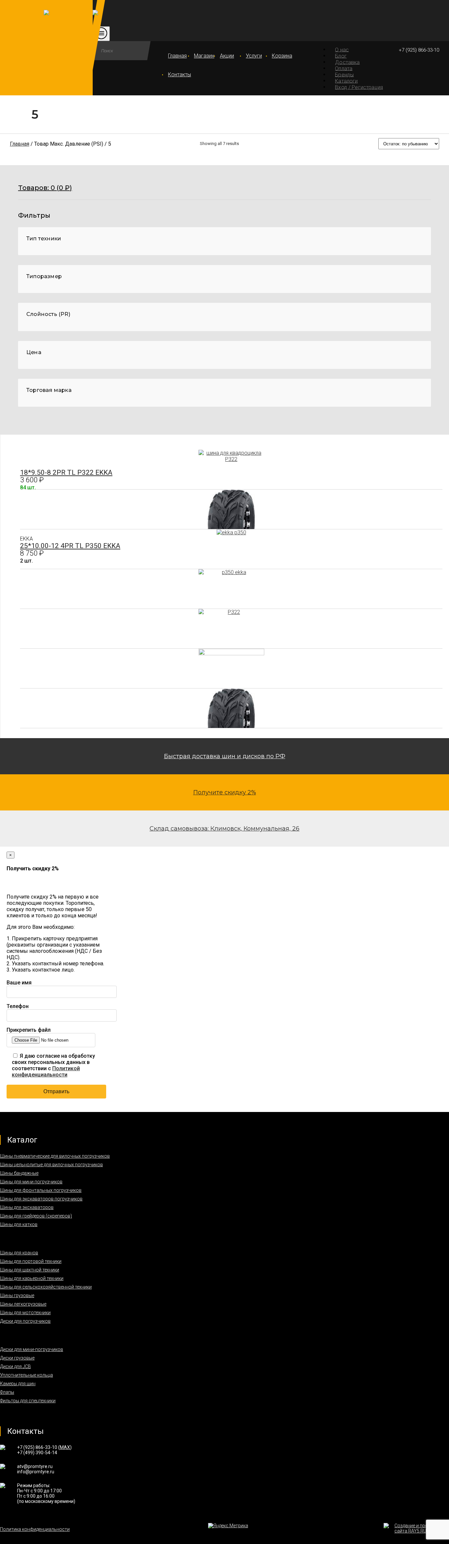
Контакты (177, 74)
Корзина (281, 56)
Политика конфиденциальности (35, 1529)
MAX (65, 1447)
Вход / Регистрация (359, 87)
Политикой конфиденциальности (46, 1071)
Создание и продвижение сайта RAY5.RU (421, 1528)
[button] (224, 192)
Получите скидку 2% (224, 792)
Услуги (254, 56)
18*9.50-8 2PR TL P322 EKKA (66, 472)
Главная (177, 56)
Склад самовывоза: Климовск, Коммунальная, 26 (224, 828)
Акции (227, 56)
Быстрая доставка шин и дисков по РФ (224, 756)
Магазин (203, 56)
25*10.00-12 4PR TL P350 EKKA (70, 546)
